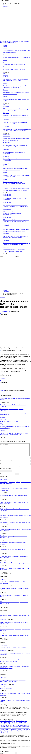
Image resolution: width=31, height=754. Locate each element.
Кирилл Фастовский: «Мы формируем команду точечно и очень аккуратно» (16, 139)
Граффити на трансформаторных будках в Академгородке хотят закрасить (11, 660)
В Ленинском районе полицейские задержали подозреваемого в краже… (12, 550)
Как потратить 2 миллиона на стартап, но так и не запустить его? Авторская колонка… (16, 237)
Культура (5, 73)
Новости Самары (24, 726)
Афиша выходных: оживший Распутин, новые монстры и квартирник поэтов (15, 169)
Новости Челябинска (18, 728)
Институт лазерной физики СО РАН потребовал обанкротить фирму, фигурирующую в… (16, 230)
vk (3, 7)
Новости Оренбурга (21, 721)
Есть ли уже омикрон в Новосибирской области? (16, 57)
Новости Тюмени (17, 722)
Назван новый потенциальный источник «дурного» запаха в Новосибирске (14, 250)
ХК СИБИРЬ (6, 134)
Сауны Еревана (21, 730)
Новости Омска (24, 725)
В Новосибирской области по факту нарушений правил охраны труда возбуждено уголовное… (16, 220)
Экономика (6, 225)
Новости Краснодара (5, 722)
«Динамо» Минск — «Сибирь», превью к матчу (13, 647)
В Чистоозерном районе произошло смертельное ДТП (14, 635)
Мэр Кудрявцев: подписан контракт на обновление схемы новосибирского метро (17, 86)
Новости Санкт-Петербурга (7, 721)
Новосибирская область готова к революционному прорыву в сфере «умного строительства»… (17, 129)
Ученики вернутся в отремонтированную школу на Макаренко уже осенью (16, 93)
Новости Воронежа (14, 725)
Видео (5, 164)
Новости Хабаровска (5, 728)
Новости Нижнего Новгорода (13, 729)
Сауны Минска (26, 729)
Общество (6, 104)
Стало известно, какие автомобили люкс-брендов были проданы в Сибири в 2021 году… (16, 243)
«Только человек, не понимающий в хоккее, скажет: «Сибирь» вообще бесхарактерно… (15, 146)
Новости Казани (13, 723)
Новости (5, 75)
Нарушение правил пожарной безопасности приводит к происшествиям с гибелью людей (15, 205)
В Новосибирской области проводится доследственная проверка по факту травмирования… (13, 213)
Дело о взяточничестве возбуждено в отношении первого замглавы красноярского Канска (16, 63)
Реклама (5, 4)
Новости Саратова (5, 726)
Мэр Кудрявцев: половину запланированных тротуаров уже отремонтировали (15, 79)
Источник (2, 378)
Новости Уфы (14, 726)
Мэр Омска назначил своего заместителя (14, 69)
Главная (5, 45)
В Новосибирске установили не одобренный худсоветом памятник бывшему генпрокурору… (16, 116)
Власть (5, 46)
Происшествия (7, 194)
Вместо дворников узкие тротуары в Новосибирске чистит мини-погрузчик (14, 182)
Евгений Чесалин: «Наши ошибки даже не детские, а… (15, 563)
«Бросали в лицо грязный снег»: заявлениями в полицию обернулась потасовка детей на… (16, 189)
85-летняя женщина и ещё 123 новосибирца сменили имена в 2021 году (15, 123)
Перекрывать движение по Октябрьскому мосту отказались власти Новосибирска (13, 680)
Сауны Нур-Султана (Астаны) (8, 730)
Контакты (6, 6)
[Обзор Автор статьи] (3, 388)
